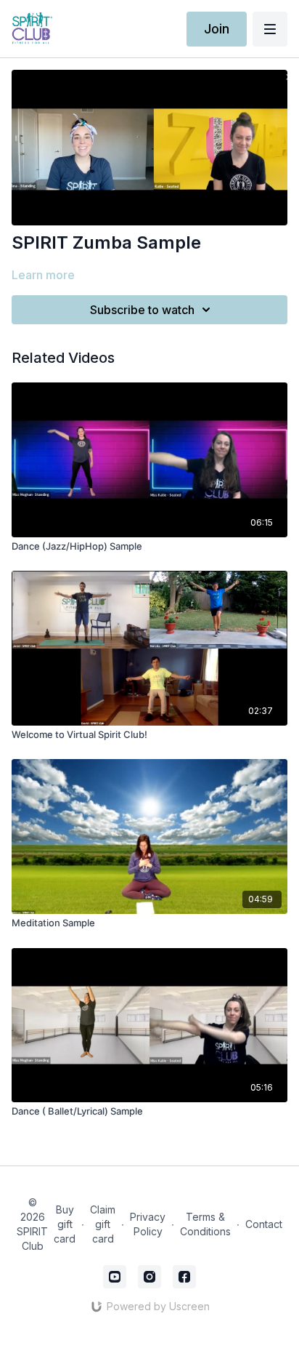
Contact (263, 1224)
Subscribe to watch (142, 309)
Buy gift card (64, 1224)
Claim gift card (102, 1224)
